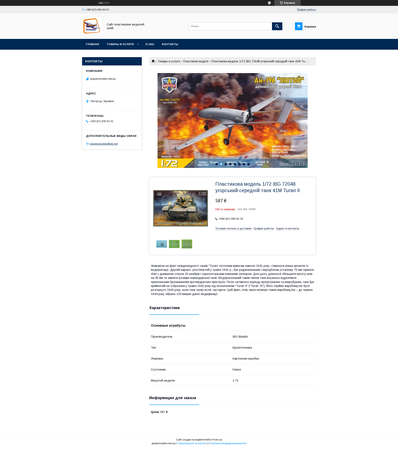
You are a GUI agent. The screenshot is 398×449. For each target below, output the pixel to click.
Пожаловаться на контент (192, 443)
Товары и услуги (120, 44)
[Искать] (277, 26)
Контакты (170, 44)
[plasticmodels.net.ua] (92, 33)
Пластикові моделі (195, 61)
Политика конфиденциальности (227, 443)
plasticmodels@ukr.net (104, 143)
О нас (149, 44)
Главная (92, 44)
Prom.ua (217, 439)
